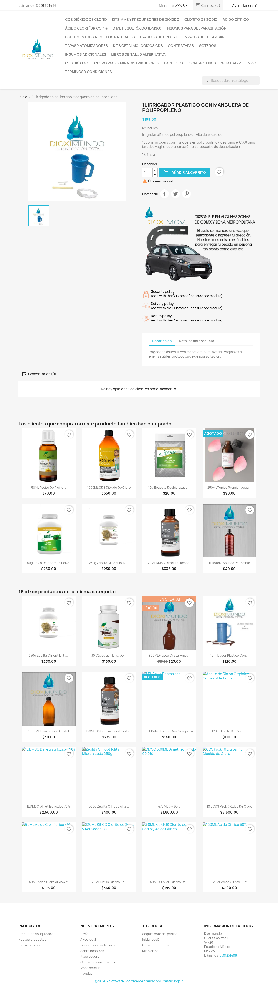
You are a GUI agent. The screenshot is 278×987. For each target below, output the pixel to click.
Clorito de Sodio (201, 19)
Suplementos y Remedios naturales (100, 37)
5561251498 (46, 5)
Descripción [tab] (162, 341)
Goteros (207, 45)
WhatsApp (231, 63)
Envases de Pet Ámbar (204, 37)
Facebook (174, 63)
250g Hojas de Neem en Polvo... (48, 563)
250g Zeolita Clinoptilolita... (109, 563)
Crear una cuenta (155, 945)
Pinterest (186, 193)
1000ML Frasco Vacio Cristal (48, 731)
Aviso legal (88, 939)
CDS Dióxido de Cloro (86, 19)
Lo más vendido (29, 945)
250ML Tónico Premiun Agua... (229, 487)
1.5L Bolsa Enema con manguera (169, 731)
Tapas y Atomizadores (86, 45)
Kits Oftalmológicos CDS (138, 45)
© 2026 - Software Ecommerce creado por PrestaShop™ (139, 981)
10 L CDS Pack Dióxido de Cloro (229, 806)
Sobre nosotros (92, 951)
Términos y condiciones (88, 71)
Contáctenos (202, 63)
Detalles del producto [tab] (196, 341)
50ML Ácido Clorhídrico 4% (48, 882)
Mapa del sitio (90, 968)
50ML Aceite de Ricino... (48, 487)
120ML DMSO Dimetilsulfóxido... (169, 563)
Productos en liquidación (36, 934)
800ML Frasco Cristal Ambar (169, 655)
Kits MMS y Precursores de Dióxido (145, 19)
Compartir (164, 193)
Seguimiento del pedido (159, 934)
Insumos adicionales (85, 54)
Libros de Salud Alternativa (138, 54)
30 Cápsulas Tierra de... (108, 655)
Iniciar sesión (152, 939)
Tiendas (86, 973)
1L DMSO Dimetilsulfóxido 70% (48, 806)
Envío (251, 63)
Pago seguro (89, 956)
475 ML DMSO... (169, 806)
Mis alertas (150, 951)
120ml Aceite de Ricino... (229, 731)
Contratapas (181, 45)
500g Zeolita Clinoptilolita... (109, 806)
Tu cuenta (152, 925)
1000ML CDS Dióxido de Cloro (109, 487)
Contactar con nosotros (98, 962)
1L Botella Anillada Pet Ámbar (229, 563)
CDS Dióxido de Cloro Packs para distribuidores (112, 63)
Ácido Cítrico (236, 19)
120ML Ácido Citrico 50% (229, 882)
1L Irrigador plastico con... (229, 655)
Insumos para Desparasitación (196, 28)
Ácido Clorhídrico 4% (86, 28)
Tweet (175, 193)
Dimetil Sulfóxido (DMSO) (137, 28)
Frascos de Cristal (159, 37)
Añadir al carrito (185, 172)
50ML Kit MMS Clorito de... (169, 882)
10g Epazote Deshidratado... (169, 487)
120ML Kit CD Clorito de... (108, 882)
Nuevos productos (32, 939)
